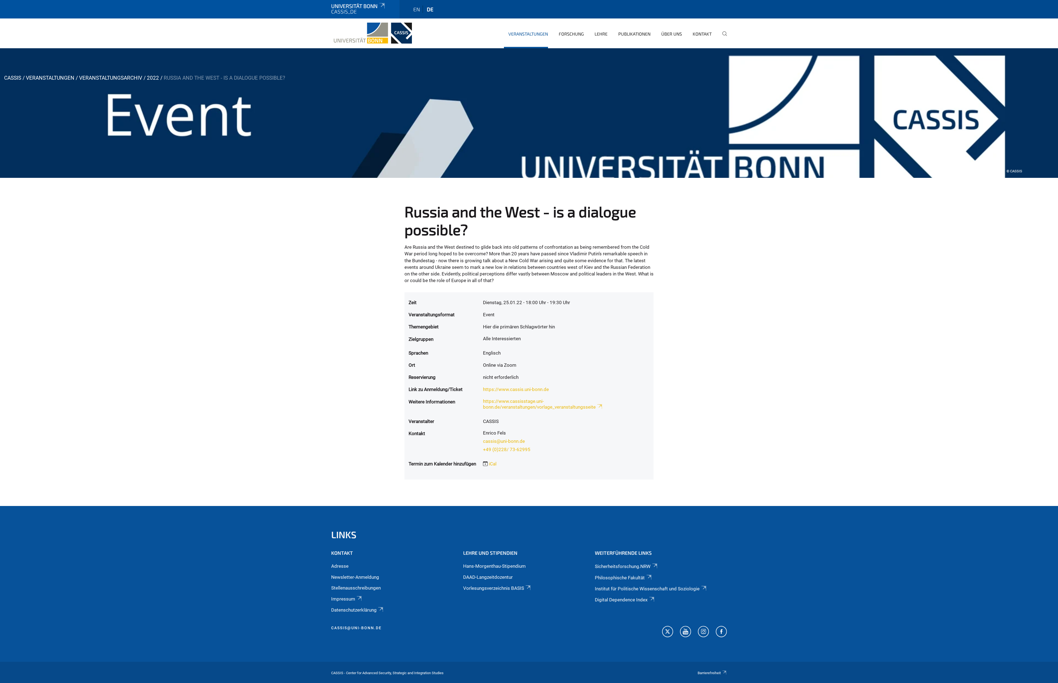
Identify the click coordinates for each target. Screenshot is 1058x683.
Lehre (601, 33)
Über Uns (671, 33)
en (416, 9)
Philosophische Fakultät (620, 577)
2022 (153, 78)
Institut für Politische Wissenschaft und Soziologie (647, 588)
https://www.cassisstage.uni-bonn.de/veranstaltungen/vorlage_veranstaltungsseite (539, 404)
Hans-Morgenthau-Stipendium (494, 566)
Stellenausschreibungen (356, 588)
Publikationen (634, 33)
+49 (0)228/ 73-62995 (506, 449)
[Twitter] (667, 632)
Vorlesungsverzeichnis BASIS (493, 588)
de (430, 9)
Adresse (340, 566)
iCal (492, 464)
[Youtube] (685, 632)
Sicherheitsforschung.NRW (623, 566)
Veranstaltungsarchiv (110, 78)
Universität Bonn (354, 6)
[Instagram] (703, 632)
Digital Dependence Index (621, 599)
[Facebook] (721, 632)
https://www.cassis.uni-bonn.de (516, 389)
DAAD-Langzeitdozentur (488, 577)
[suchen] (722, 37)
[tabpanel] (529, 113)
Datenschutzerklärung (354, 610)
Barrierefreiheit (709, 673)
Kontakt (702, 33)
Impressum (343, 599)
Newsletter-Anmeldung (355, 577)
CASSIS (12, 78)
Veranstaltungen (528, 33)
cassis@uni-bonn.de (504, 441)
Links (344, 534)
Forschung (571, 33)
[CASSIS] (371, 33)
